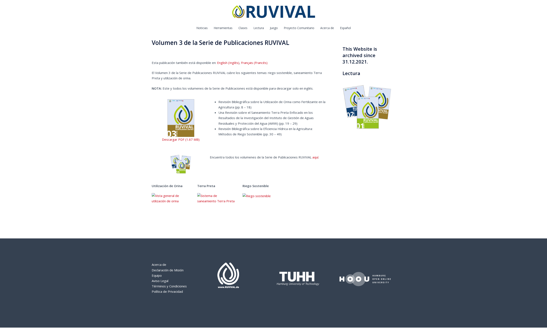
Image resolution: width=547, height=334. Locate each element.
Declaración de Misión (168, 270)
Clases (242, 28)
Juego (274, 28)
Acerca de (327, 28)
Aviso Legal (160, 281)
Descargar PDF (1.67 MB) (181, 139)
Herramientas (223, 28)
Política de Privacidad (167, 291)
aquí (315, 157)
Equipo (157, 275)
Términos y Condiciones (169, 286)
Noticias (202, 28)
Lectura (258, 28)
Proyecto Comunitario (299, 28)
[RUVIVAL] (273, 13)
